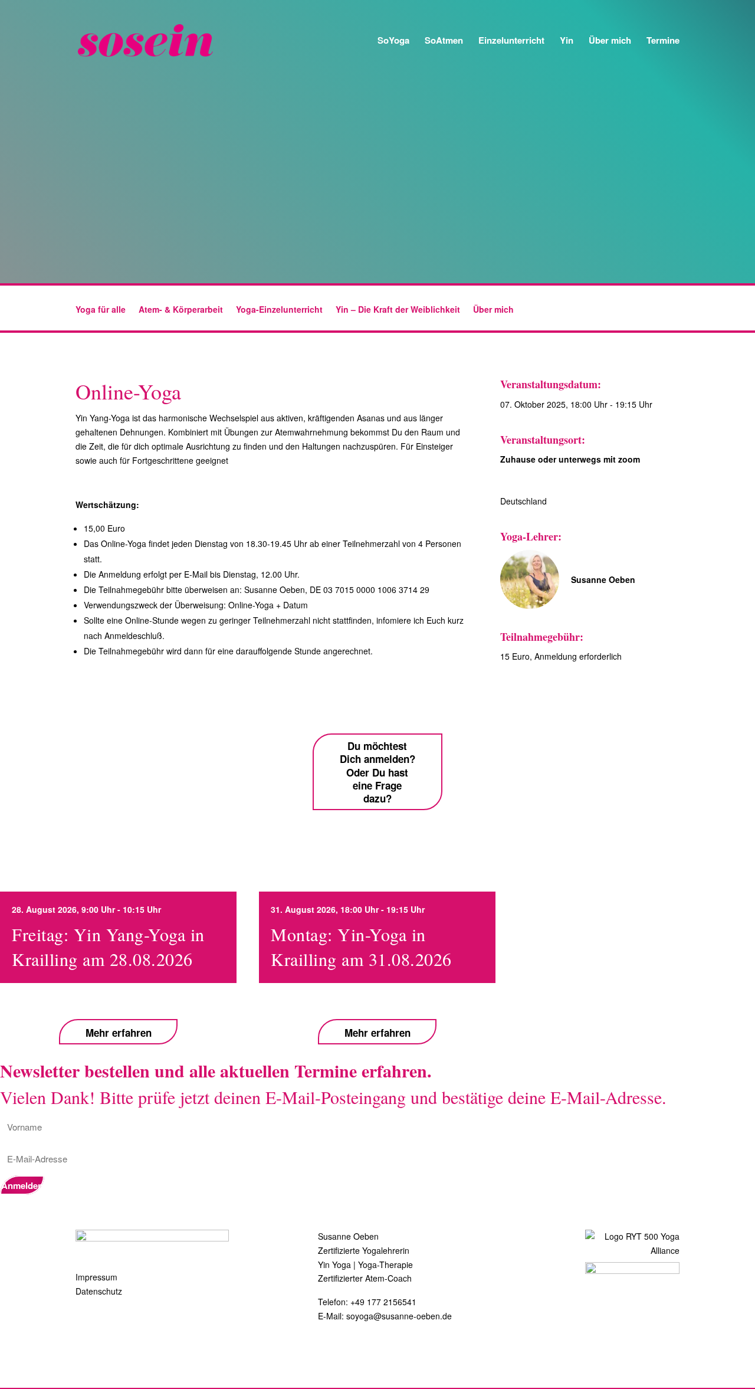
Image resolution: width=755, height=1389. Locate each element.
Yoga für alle (101, 310)
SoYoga (393, 41)
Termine (663, 41)
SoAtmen (444, 41)
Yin (566, 41)
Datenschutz (99, 1291)
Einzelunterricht (511, 41)
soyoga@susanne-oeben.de (399, 1316)
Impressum (96, 1277)
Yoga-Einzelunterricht (279, 310)
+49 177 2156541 (383, 1302)
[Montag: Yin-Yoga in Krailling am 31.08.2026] (365, 1000)
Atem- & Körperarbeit (181, 310)
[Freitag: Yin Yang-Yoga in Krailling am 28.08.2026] (116, 1000)
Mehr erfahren (119, 1032)
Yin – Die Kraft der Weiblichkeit (398, 310)
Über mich (610, 41)
